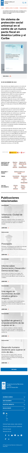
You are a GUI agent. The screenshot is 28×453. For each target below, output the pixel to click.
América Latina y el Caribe (9, 2)
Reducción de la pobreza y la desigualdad (24, 179)
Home (2, 8)
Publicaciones (23, 8)
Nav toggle (25, 3)
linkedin (18, 435)
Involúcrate (7, 408)
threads (8, 439)
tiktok (5, 439)
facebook (5, 435)
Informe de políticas (15, 187)
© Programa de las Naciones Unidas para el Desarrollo (12, 445)
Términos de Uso (7, 431)
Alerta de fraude (7, 429)
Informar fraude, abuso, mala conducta (12, 424)
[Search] (7, 417)
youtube (12, 435)
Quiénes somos (8, 397)
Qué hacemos (7, 401)
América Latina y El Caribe (11, 8)
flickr (15, 435)
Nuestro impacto (8, 404)
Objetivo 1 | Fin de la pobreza (15, 164)
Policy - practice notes (23, 187)
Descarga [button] (6, 76)
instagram (21, 435)
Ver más (14, 369)
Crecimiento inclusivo (16, 176)
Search (23, 3)
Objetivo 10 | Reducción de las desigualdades (22, 164)
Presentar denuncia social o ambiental (12, 426)
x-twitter (8, 435)
